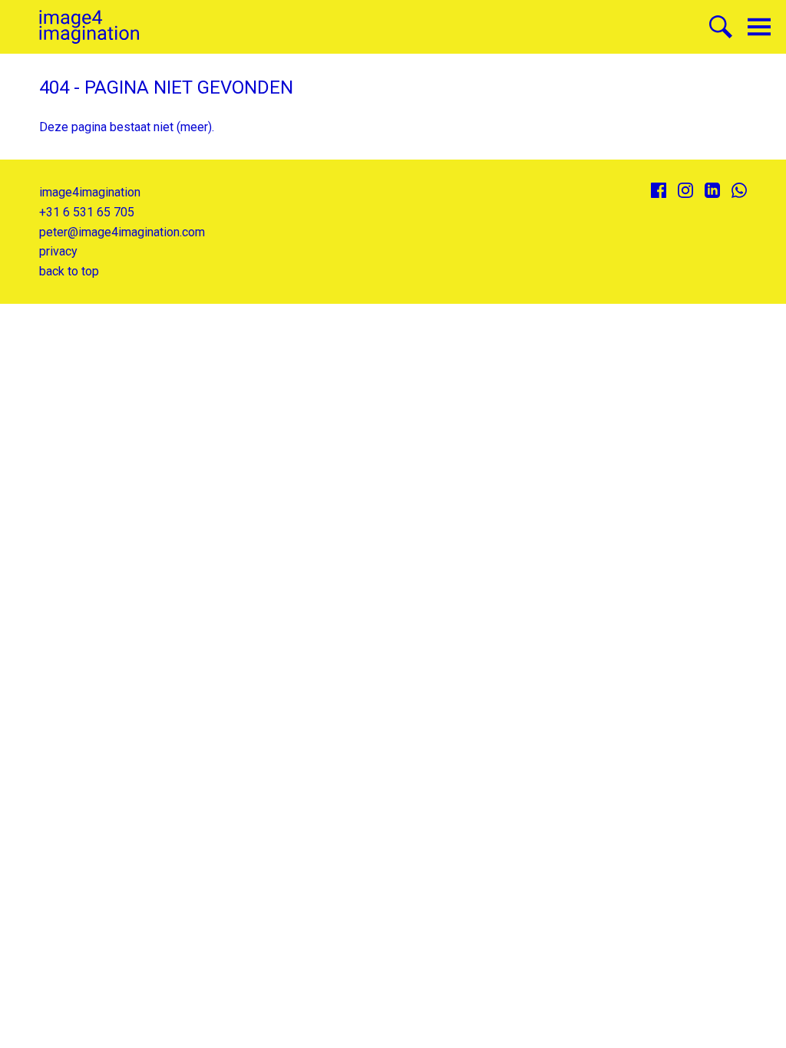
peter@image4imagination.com (122, 232)
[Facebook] (658, 190)
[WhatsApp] (739, 190)
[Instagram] (685, 190)
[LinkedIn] (712, 190)
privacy (58, 251)
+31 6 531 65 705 (86, 212)
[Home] (89, 27)
